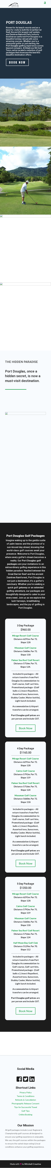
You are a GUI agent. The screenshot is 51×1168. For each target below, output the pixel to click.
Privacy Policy (26, 1092)
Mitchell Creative (33, 1164)
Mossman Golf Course (25, 648)
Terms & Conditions (25, 1096)
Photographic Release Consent (25, 1103)
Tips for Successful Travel (25, 1107)
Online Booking (25, 1114)
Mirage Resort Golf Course (25, 635)
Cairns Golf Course (25, 771)
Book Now (17, 62)
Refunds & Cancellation (25, 1100)
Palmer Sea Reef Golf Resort (25, 660)
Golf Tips (25, 1111)
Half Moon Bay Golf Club (25, 943)
